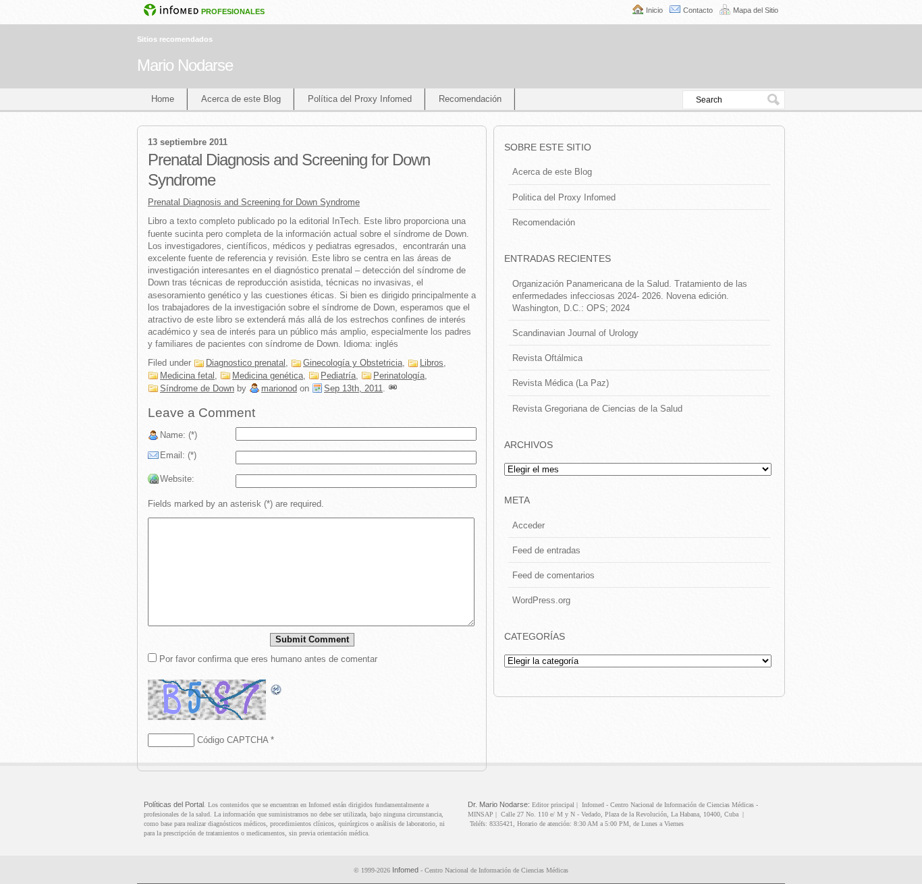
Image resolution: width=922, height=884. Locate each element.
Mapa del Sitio (755, 10)
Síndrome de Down (197, 388)
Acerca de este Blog (241, 99)
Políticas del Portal (174, 804)
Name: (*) (178, 435)
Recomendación (470, 99)
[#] (393, 388)
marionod (279, 388)
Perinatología (399, 375)
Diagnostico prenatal (246, 363)
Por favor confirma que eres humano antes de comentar (267, 659)
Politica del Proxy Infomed (564, 197)
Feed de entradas (546, 550)
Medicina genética (267, 375)
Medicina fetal (187, 375)
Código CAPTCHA (232, 740)
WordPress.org (541, 600)
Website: (177, 479)
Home (162, 99)
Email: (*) (178, 455)
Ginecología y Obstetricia (352, 363)
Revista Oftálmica (547, 358)
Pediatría (338, 375)
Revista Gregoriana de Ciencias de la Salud (597, 409)
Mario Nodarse (185, 65)
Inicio (654, 10)
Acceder (528, 525)
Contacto (698, 10)
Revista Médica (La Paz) (560, 383)
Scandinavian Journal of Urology (575, 333)
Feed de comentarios (553, 575)
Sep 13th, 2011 (353, 388)
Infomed (405, 870)
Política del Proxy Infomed (360, 99)
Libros (431, 363)
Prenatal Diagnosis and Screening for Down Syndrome (254, 202)
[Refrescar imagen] (276, 689)
